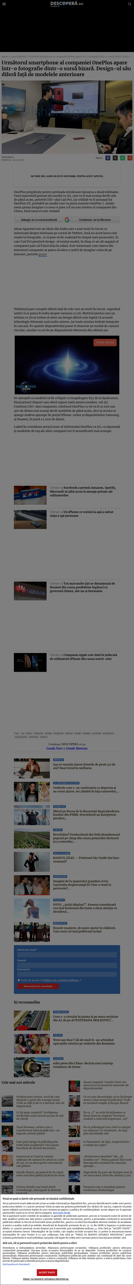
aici (95, 1229)
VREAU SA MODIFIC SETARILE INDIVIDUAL (46, 1279)
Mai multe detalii (61, 1212)
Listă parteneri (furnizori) (16, 1264)
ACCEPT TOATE (47, 1272)
